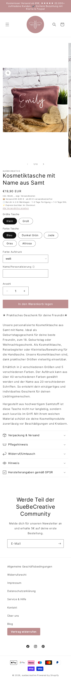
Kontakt (12, 607)
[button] (7, 24)
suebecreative (29, 675)
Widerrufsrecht (16, 574)
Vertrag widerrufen (24, 631)
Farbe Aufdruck (12, 251)
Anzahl (7, 283)
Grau (10, 243)
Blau (9, 235)
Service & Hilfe (16, 599)
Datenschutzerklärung (21, 591)
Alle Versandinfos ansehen (16, 208)
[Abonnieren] (60, 543)
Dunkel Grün (30, 235)
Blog (10, 623)
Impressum (14, 582)
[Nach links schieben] (27, 164)
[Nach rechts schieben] (44, 164)
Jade (51, 235)
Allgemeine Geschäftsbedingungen (29, 566)
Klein (10, 221)
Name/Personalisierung (17, 266)
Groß (26, 221)
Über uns (13, 615)
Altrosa (27, 243)
